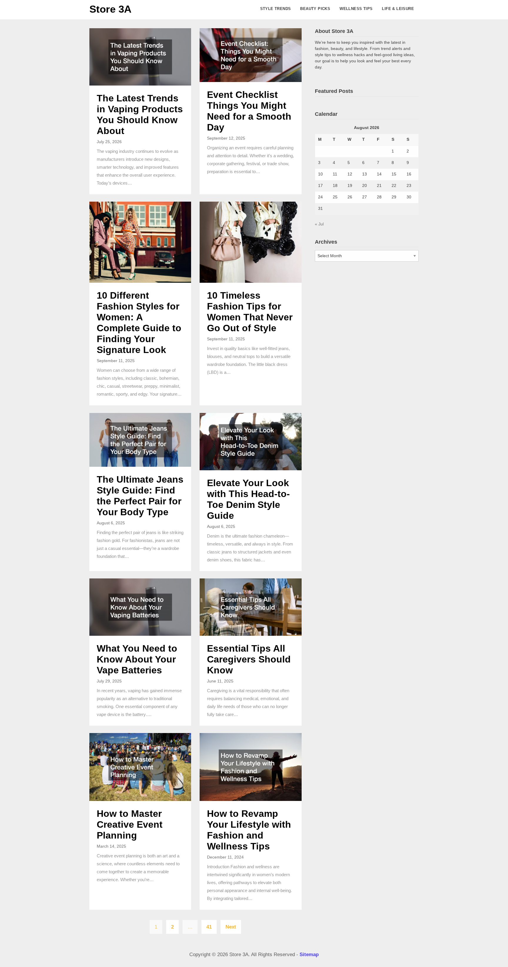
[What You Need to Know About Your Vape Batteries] (140, 607)
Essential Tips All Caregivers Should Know (249, 659)
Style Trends (275, 8)
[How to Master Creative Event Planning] (140, 766)
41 (209, 927)
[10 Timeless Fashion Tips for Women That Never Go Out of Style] (250, 242)
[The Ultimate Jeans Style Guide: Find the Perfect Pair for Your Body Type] (140, 439)
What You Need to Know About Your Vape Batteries (137, 659)
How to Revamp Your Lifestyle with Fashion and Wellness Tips (249, 829)
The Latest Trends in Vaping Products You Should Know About (140, 114)
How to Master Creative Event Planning (130, 824)
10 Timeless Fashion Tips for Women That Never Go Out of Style (250, 311)
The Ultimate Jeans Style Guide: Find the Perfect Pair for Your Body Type (140, 495)
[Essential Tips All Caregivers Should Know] (250, 607)
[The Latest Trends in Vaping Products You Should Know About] (140, 56)
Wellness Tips (356, 8)
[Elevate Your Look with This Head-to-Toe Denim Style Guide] (250, 441)
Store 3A (110, 9)
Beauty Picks (315, 8)
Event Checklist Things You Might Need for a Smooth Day (249, 111)
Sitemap (309, 954)
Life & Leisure (398, 8)
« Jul (319, 224)
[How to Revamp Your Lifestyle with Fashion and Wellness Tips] (250, 766)
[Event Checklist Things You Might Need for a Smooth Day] (250, 55)
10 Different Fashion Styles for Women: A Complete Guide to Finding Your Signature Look (139, 322)
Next (230, 927)
